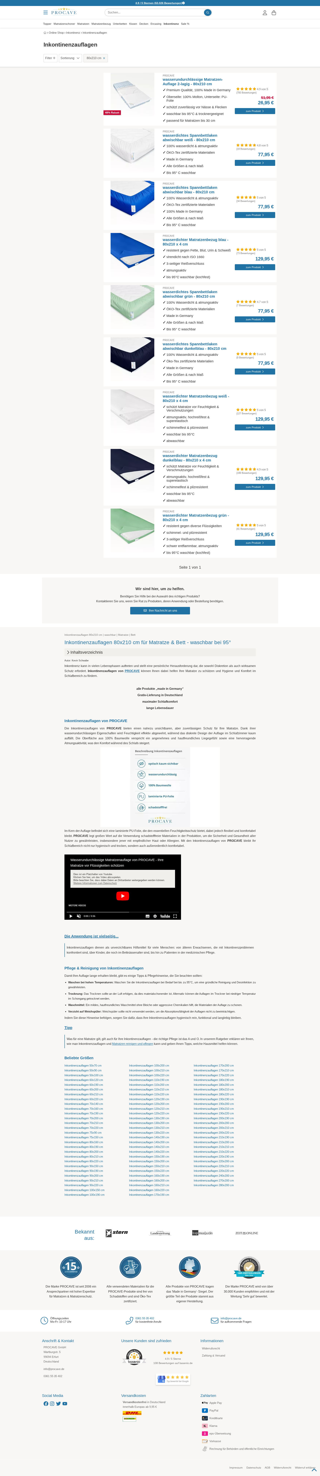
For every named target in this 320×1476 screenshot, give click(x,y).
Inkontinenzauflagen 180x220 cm (214, 1094)
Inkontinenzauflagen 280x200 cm (214, 1185)
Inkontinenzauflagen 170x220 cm (214, 1075)
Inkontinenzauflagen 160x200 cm (149, 1180)
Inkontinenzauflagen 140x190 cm (149, 1137)
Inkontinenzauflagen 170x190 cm (149, 1194)
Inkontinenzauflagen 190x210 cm (214, 1108)
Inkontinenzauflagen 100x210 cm (149, 1070)
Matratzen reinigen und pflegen (132, 1043)
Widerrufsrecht (211, 1348)
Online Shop (56, 32)
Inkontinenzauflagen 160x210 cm (149, 1185)
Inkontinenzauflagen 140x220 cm (149, 1151)
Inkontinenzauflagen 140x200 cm (149, 1142)
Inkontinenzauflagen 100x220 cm (149, 1075)
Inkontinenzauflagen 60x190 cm (83, 1084)
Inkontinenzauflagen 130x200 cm (149, 1122)
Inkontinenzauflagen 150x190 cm (149, 1156)
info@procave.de (231, 1318)
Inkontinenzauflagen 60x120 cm (83, 1079)
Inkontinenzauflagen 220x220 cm (214, 1170)
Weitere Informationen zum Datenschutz (95, 883)
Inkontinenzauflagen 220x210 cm (214, 1166)
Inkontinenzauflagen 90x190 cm (83, 1170)
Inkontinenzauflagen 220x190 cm (214, 1156)
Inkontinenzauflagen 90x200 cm (83, 1175)
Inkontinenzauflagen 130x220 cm (149, 1132)
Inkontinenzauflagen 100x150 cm (84, 1190)
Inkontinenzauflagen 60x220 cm (83, 1099)
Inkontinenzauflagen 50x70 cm (83, 1065)
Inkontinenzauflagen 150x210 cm (149, 1166)
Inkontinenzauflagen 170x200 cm (214, 1065)
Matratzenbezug (101, 23)
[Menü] (46, 12)
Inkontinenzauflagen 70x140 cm (83, 1103)
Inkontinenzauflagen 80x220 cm (83, 1161)
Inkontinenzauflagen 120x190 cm (149, 1099)
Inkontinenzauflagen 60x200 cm (83, 1089)
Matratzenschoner (64, 23)
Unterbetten (120, 23)
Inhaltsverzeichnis (86, 652)
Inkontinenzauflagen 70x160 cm (83, 1108)
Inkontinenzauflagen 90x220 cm (83, 1185)
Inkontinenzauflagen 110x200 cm (149, 1084)
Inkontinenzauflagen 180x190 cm (214, 1079)
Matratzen (83, 23)
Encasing (156, 23)
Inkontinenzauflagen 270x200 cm (214, 1180)
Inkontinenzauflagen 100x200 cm (149, 1065)
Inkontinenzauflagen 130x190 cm (149, 1118)
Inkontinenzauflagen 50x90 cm (83, 1070)
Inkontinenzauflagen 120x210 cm (149, 1108)
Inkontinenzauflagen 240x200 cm (214, 1175)
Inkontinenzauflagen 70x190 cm (83, 1113)
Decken (143, 23)
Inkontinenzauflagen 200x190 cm (214, 1118)
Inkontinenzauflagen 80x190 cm (83, 1146)
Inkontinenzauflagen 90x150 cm (83, 1166)
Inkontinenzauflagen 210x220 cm (214, 1151)
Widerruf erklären (305, 1467)
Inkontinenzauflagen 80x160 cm (83, 1142)
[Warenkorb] (274, 12)
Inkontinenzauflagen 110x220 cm (149, 1094)
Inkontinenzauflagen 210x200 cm (214, 1142)
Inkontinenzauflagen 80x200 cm (83, 1151)
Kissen (133, 23)
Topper (47, 23)
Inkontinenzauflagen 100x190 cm (84, 1194)
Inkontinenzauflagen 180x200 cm (214, 1084)
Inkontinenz (171, 23)
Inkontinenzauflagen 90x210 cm (83, 1180)
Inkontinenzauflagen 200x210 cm (214, 1127)
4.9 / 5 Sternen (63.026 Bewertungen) (158, 2)
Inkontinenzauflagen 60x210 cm (83, 1094)
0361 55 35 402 (144, 1318)
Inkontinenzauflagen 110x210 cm (149, 1089)
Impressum (236, 1467)
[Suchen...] (207, 12)
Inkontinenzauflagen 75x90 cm (83, 1132)
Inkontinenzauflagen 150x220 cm (149, 1170)
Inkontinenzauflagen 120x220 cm (149, 1113)
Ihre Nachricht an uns (162, 610)
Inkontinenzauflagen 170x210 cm (214, 1070)
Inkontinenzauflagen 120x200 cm (149, 1103)
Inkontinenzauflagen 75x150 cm (83, 1137)
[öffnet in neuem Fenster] (173, 1379)
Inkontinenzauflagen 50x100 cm (83, 1075)
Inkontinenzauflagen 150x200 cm (149, 1161)
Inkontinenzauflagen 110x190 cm (149, 1079)
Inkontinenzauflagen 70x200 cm (83, 1118)
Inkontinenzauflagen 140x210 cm (149, 1146)
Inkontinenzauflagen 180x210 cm (214, 1089)
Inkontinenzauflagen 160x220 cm (149, 1190)
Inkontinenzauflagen (95, 32)
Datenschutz (253, 1467)
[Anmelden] (265, 12)
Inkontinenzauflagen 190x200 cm (214, 1103)
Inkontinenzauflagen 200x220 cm (214, 1132)
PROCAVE (132, 671)
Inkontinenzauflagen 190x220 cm (214, 1113)
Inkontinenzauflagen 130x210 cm (149, 1127)
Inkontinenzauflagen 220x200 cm (214, 1161)
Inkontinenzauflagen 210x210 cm (214, 1146)
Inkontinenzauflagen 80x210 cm (83, 1156)
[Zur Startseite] (63, 11)
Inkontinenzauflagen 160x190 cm (149, 1175)
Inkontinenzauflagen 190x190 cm (214, 1099)
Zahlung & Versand (213, 1355)
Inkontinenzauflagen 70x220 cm (83, 1127)
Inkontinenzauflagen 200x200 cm (214, 1122)
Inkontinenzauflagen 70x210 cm (83, 1122)
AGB (267, 1467)
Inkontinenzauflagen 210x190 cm (214, 1137)
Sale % (185, 23)
